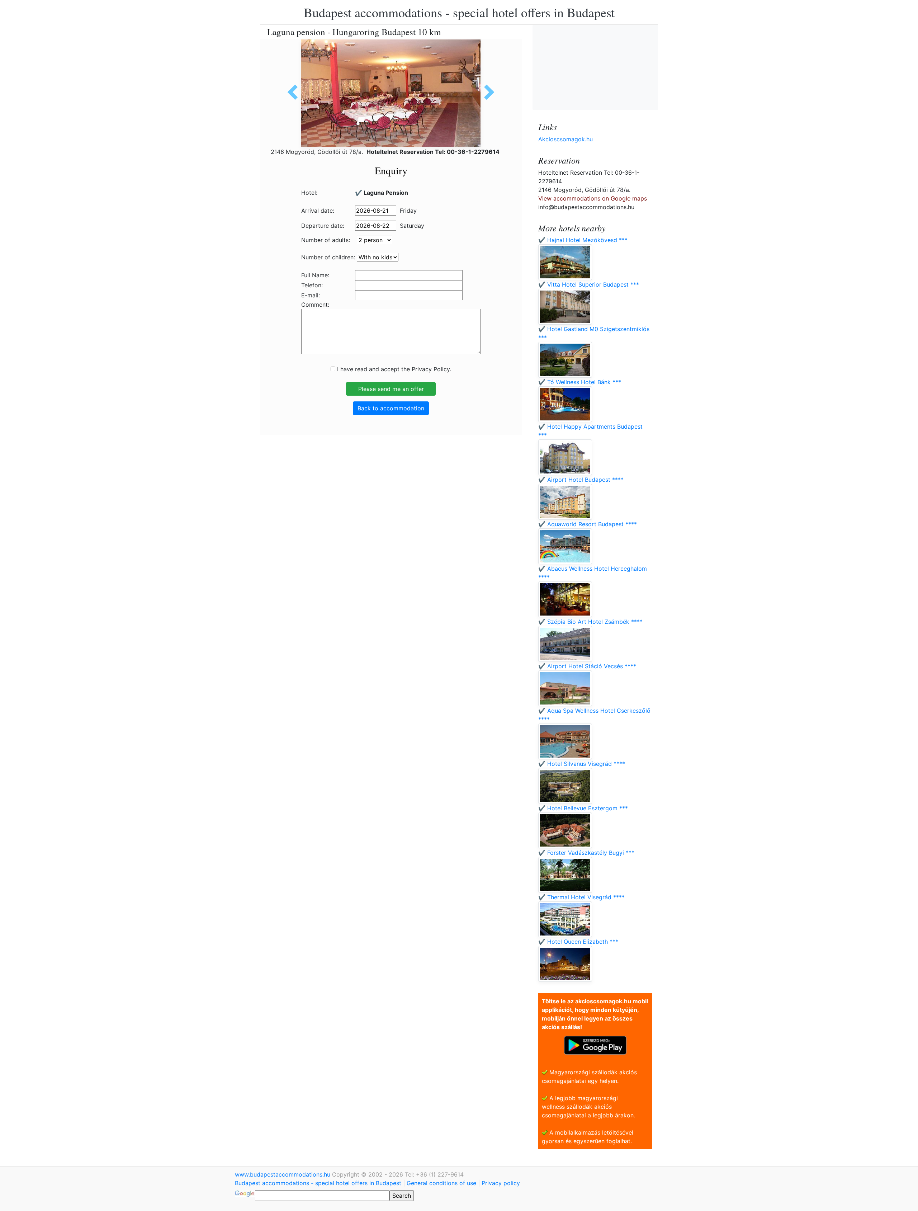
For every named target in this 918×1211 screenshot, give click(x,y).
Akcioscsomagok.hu (565, 139)
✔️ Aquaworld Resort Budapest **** (587, 524)
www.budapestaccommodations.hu (283, 1174)
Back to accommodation (391, 408)
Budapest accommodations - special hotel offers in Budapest (459, 12)
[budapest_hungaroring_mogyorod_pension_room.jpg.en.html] (295, 92)
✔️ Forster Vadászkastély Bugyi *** (586, 852)
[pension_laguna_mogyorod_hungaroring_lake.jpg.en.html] (486, 92)
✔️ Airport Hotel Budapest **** (581, 479)
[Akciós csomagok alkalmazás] (595, 1044)
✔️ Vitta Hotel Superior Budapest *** (588, 284)
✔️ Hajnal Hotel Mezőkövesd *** (583, 240)
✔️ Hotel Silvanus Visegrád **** (581, 763)
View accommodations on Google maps (592, 198)
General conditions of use (441, 1183)
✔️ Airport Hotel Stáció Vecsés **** (587, 666)
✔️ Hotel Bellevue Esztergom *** (583, 808)
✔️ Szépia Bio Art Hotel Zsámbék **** (590, 621)
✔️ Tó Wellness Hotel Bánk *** (579, 382)
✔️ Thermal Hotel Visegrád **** (581, 897)
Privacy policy (501, 1183)
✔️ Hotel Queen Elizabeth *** (578, 941)
